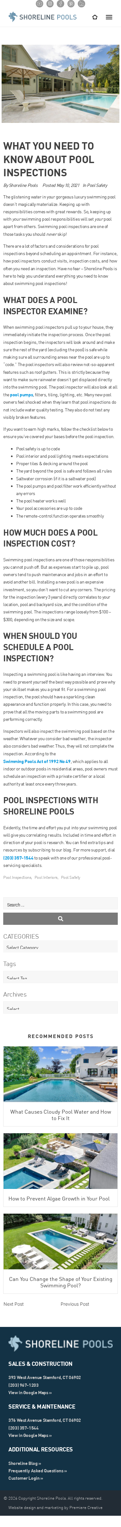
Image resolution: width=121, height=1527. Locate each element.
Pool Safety (97, 185)
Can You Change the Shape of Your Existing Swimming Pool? (60, 1282)
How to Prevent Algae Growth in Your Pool (59, 1198)
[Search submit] (60, 919)
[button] (109, 17)
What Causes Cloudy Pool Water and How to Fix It (60, 1114)
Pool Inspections (17, 877)
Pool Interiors (46, 877)
